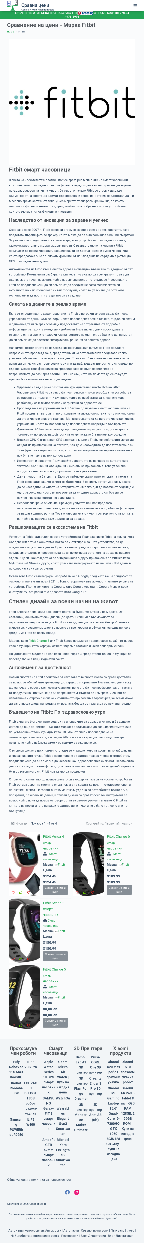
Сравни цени (35, 5)
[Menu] (135, 5)
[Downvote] (28, 892)
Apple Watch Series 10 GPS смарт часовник (48, 1077)
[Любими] (13, 892)
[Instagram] (76, 1192)
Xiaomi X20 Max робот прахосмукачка (113, 1072)
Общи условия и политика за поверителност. (39, 1179)
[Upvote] (21, 892)
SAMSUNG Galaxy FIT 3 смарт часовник (48, 1113)
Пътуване (117, 1230)
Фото (130, 1230)
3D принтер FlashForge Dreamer (81, 1088)
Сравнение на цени (94, 1230)
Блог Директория (93, 1236)
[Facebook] (67, 1192)
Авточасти (71, 1230)
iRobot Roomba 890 (16, 1088)
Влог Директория (120, 1236)
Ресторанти (69, 1236)
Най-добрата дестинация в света (35, 1236)
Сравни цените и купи (55, 889)
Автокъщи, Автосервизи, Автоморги (34, 1230)
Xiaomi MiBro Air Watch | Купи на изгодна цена (62, 1077)
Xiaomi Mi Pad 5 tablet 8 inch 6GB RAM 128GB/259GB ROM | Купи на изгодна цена (128, 1113)
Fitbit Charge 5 (39, 641)
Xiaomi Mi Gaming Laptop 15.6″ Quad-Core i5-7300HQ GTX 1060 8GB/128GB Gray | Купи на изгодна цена (113, 1123)
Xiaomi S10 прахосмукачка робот (128, 1072)
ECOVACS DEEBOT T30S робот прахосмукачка (31, 1098)
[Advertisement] (103, 924)
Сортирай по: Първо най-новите (108, 823)
